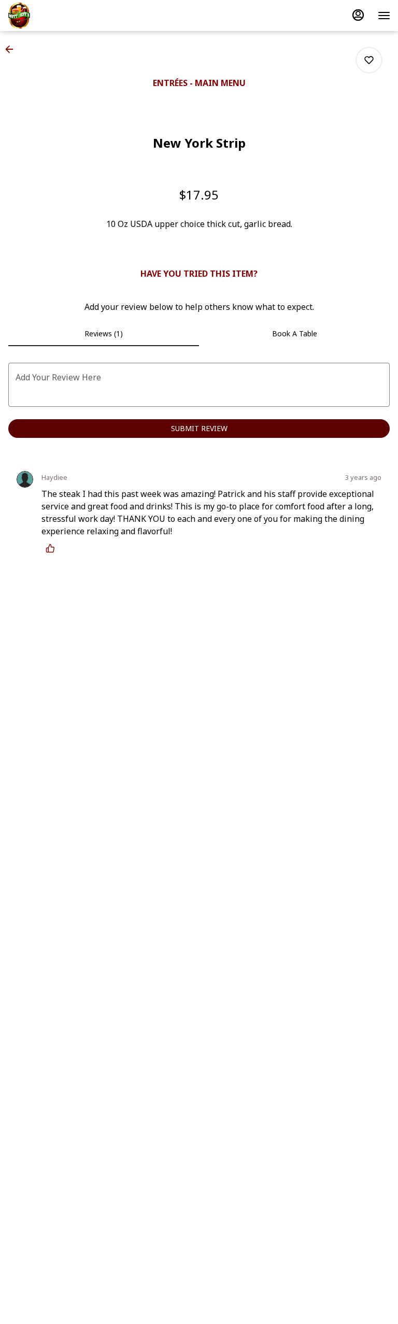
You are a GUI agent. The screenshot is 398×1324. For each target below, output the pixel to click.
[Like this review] (52, 548)
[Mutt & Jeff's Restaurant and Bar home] (54, 16)
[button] (12, 49)
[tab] (103, 333)
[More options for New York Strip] (369, 60)
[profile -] (358, 15)
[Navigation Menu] (384, 15)
